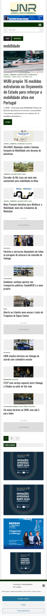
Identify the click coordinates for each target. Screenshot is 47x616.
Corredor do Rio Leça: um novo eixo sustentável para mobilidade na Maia (20, 179)
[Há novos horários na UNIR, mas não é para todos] (23, 403)
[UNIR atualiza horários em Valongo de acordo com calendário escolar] (23, 349)
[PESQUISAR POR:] (23, 29)
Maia (24, 174)
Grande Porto (22, 74)
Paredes (15, 406)
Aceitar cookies (23, 599)
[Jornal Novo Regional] (23, 8)
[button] (44, 586)
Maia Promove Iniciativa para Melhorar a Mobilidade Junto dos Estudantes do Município (22, 207)
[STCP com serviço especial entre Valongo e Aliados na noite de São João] (23, 376)
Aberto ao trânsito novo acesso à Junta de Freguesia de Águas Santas (23, 314)
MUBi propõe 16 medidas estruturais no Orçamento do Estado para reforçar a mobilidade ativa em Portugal (23, 92)
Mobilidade (32, 74)
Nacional (6, 77)
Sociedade (21, 144)
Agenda (6, 74)
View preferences (23, 611)
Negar (23, 605)
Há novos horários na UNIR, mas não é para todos (21, 411)
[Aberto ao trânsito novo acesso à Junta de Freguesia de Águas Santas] (23, 305)
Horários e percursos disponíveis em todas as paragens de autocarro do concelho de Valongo (23, 254)
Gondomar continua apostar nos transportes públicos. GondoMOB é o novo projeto (23, 285)
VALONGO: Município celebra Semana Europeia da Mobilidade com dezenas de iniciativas (22, 150)
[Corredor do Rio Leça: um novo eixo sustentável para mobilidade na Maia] (23, 170)
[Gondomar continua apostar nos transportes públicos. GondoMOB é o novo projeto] (23, 275)
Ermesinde (7, 379)
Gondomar (7, 278)
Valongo (28, 144)
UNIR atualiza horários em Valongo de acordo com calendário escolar (21, 357)
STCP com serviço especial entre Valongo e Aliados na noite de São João (23, 384)
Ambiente (13, 74)
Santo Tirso (23, 406)
